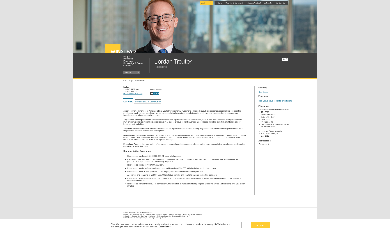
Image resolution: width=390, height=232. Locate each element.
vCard (156, 93)
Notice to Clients (129, 218)
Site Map (144, 216)
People (126, 56)
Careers (127, 65)
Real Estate (263, 92)
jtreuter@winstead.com (132, 94)
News (220, 3)
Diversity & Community (234, 3)
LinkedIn (151, 93)
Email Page (286, 59)
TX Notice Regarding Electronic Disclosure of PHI (174, 216)
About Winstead (254, 3)
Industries (128, 59)
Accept (260, 225)
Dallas (126, 87)
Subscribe (268, 3)
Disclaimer (152, 216)
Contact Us (280, 3)
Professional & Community (148, 101)
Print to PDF (283, 59)
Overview (128, 101)
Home (125, 81)
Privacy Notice (161, 218)
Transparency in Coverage (145, 218)
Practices (128, 61)
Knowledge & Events (133, 63)
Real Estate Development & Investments (275, 101)
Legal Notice (164, 226)
